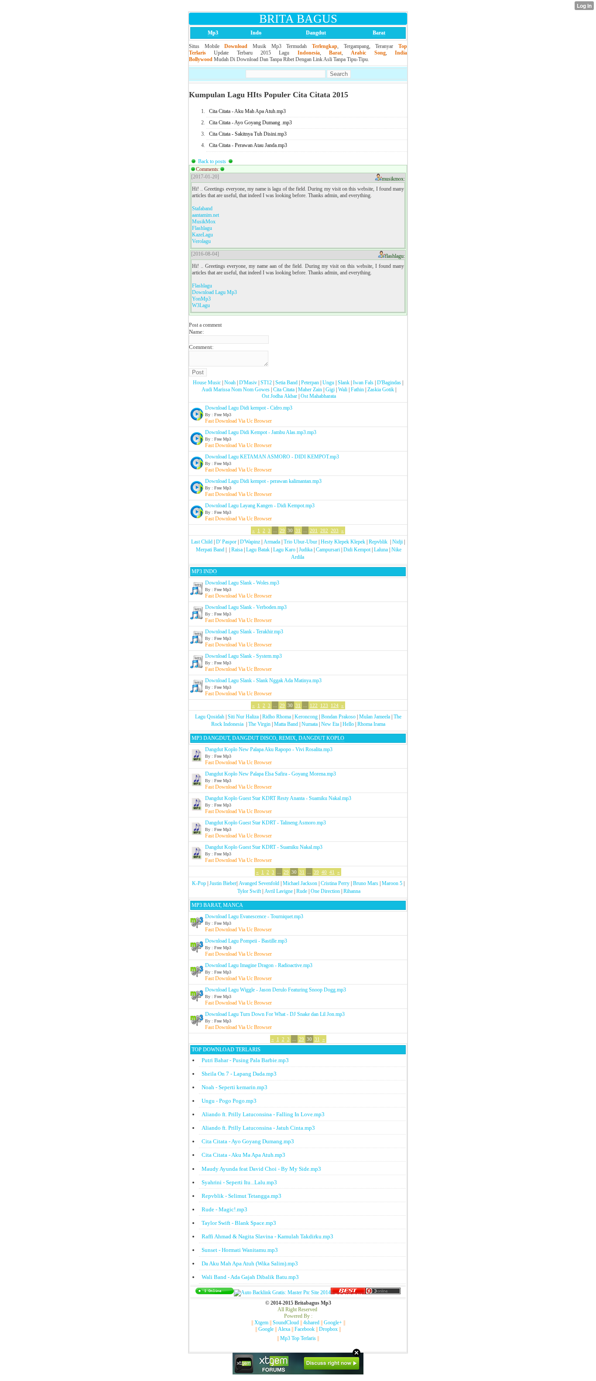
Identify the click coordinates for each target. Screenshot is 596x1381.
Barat (379, 33)
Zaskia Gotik (380, 389)
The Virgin (259, 724)
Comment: (201, 347)
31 (298, 530)
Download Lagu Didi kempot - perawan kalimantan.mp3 (263, 481)
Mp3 (213, 33)
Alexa (284, 1329)
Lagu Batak (258, 550)
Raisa (237, 550)
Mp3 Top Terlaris (298, 1338)
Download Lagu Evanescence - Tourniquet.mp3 (254, 916)
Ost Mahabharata (318, 396)
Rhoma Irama (371, 724)
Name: (196, 331)
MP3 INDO (204, 571)
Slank (343, 382)
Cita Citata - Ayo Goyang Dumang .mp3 (250, 123)
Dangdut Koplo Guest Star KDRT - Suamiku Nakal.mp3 (263, 847)
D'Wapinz (250, 542)
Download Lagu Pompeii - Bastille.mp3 (246, 941)
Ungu (328, 382)
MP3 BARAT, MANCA (217, 905)
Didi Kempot (356, 550)
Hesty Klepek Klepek (343, 542)
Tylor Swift (249, 891)
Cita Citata (284, 389)
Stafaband (202, 208)
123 (324, 705)
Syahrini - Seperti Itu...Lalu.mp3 (239, 1182)
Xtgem (261, 1322)
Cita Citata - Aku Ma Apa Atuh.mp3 (243, 1155)
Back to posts (212, 161)
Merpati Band (210, 550)
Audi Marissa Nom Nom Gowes (236, 389)
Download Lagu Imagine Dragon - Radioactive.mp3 (258, 965)
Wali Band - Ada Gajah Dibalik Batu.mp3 (250, 1277)
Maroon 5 (392, 883)
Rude (301, 891)
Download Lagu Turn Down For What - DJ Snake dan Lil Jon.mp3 (275, 1014)
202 (324, 530)
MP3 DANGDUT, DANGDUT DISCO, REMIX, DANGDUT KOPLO (268, 738)
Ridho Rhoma (276, 717)
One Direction (325, 891)
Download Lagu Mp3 (214, 292)
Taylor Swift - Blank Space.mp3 (239, 1223)
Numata (309, 724)
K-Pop (199, 883)
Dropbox (328, 1329)
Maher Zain (310, 389)
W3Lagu (201, 305)
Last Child (201, 542)
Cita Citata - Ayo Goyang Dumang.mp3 (248, 1141)
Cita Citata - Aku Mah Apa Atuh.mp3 (247, 111)
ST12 (266, 382)
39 (316, 872)
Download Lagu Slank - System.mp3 (243, 656)
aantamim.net (205, 215)
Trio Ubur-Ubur (300, 542)
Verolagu (201, 241)
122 (314, 705)
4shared (311, 1322)
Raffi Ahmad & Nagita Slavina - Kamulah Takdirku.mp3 (267, 1236)
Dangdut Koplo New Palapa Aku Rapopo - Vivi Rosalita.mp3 (268, 749)
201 (314, 530)
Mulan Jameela (374, 717)
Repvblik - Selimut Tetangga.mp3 (241, 1196)
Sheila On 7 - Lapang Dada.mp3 (239, 1073)
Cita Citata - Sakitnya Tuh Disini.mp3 (248, 134)
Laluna (381, 550)
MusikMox (204, 222)
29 (282, 530)
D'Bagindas (389, 382)
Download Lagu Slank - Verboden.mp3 (246, 607)
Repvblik (378, 542)
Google (266, 1329)
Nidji (397, 542)
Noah (230, 382)
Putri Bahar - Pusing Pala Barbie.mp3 (245, 1060)
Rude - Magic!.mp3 (224, 1209)
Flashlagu (202, 228)
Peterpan (310, 382)
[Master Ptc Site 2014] (282, 1292)
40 (324, 872)
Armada (272, 542)
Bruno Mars (365, 883)
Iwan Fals (363, 382)
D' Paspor (226, 542)
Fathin (357, 389)
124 (335, 705)
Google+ (333, 1322)
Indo (255, 33)
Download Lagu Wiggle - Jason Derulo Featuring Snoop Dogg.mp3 (275, 990)
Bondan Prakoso (338, 717)
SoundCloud (286, 1322)
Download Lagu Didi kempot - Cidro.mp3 (248, 408)
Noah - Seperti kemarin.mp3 (234, 1087)
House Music (207, 382)
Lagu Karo (284, 550)
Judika (305, 550)
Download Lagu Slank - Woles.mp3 (242, 583)
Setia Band (286, 382)
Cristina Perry (335, 883)
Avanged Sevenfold (259, 883)
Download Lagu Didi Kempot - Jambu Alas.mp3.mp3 (260, 432)
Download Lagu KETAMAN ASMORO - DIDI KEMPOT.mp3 (272, 457)
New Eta (330, 724)
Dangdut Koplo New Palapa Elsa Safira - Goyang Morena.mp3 (270, 774)
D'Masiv (248, 382)
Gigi (330, 389)
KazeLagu (202, 235)
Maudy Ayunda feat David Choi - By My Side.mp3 (261, 1169)
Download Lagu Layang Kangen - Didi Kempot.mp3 (260, 505)
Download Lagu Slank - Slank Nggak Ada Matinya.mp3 (263, 680)
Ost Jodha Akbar (279, 396)
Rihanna (351, 891)
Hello (348, 724)
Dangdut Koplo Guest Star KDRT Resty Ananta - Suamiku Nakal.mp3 (278, 798)
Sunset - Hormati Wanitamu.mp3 (240, 1250)
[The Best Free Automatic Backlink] (348, 1292)
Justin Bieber (222, 883)
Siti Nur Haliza (243, 717)
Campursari (328, 550)
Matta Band (286, 724)
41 (332, 872)
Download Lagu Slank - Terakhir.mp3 (244, 632)
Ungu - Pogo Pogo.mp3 (229, 1100)
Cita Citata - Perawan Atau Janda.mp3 (248, 145)
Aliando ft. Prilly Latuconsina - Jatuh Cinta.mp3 (258, 1128)
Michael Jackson (300, 883)
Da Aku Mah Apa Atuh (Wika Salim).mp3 (250, 1263)
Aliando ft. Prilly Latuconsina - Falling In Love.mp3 (263, 1114)
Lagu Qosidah (209, 717)
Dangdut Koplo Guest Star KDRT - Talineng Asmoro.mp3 (265, 823)
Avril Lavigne (278, 891)
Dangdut (316, 33)
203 (335, 530)
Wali (342, 389)
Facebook (305, 1329)
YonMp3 (201, 299)
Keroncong (306, 717)
